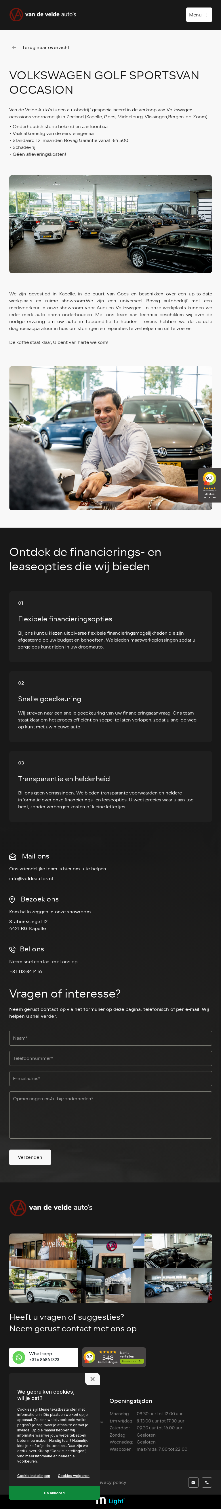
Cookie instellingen (33, 1476)
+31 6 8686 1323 (44, 1360)
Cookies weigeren (73, 1476)
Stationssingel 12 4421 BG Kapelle (28, 925)
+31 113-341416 (25, 971)
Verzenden (30, 1157)
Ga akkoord (54, 1493)
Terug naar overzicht (46, 47)
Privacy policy (110, 1482)
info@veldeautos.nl (31, 878)
